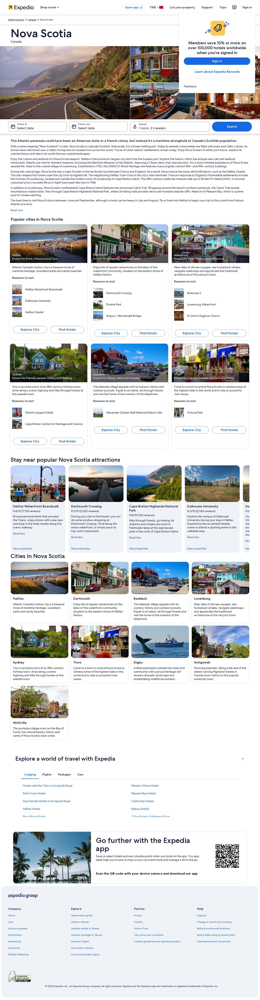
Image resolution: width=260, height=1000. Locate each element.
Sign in (247, 7)
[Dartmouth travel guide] (100, 592)
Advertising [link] (14, 941)
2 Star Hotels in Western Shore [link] (150, 816)
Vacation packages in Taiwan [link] (86, 935)
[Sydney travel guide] (39, 654)
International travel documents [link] (214, 941)
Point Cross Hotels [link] (34, 793)
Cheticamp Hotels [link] (142, 801)
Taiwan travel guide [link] (81, 915)
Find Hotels (67, 329)
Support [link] (201, 915)
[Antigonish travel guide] (220, 654)
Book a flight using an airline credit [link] (216, 935)
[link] (217, 86)
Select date (25, 128)
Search (232, 126)
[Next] (249, 509)
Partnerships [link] (15, 935)
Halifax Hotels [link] (31, 809)
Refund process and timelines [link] (213, 928)
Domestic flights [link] (80, 941)
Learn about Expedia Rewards (217, 72)
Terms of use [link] (141, 928)
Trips (222, 7)
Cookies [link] (138, 922)
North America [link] (16, 19)
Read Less (17, 210)
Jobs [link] (10, 922)
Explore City (30, 329)
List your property (182, 7)
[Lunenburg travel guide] (220, 592)
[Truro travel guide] (100, 654)
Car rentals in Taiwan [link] (82, 948)
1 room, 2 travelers (152, 128)
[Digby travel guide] (160, 654)
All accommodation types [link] (85, 954)
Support (207, 7)
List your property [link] (17, 928)
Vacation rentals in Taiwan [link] (85, 928)
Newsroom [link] (14, 948)
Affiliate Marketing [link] (18, 954)
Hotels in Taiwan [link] (80, 922)
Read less (19, 533)
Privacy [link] (138, 915)
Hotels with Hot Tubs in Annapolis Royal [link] (47, 785)
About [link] (11, 915)
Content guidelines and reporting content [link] (157, 941)
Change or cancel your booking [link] (214, 922)
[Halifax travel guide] (39, 592)
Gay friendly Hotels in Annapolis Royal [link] (46, 801)
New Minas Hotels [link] (34, 816)
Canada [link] (32, 19)
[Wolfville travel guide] (39, 713)
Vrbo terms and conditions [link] (149, 935)
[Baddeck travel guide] (160, 592)
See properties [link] (22, 548)
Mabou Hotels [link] (140, 809)
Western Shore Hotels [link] (145, 785)
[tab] (30, 774)
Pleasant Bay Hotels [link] (143, 793)
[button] (130, 758)
